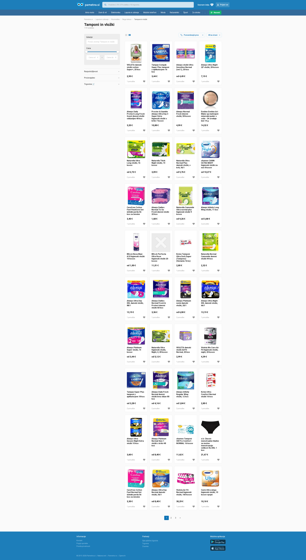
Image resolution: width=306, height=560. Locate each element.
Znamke (145, 546)
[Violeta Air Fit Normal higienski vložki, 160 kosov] (185, 478)
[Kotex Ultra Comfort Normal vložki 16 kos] (210, 380)
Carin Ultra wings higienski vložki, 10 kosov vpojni (209, 492)
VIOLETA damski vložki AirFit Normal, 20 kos (183, 349)
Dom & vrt (102, 12)
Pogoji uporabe (82, 543)
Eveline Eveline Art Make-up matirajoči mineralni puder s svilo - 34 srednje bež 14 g (209, 116)
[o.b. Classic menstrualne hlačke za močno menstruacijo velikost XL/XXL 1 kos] (210, 427)
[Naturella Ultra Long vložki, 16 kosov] (136, 149)
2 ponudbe (180, 81)
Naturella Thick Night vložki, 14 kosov (158, 163)
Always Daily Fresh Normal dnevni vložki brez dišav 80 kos (160, 395)
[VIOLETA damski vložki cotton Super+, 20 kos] (136, 53)
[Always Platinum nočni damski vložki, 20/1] (185, 289)
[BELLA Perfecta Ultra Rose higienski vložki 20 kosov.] (161, 242)
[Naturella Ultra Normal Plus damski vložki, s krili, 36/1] (185, 149)
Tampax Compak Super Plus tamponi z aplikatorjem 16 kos (160, 68)
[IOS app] (218, 548)
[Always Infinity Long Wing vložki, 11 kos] (210, 196)
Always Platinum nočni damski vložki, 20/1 (183, 303)
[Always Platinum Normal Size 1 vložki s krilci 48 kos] (161, 427)
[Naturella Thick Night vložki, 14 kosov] (161, 149)
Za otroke (196, 12)
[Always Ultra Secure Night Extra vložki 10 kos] (136, 427)
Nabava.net (102, 556)
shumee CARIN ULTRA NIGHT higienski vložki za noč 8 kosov (209, 164)
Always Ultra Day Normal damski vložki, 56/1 (159, 492)
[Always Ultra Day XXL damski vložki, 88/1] (136, 289)
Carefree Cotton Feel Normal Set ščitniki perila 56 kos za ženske (134, 493)
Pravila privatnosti (83, 546)
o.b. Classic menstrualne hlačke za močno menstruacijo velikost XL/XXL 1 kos (210, 444)
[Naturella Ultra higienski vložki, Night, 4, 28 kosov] (161, 336)
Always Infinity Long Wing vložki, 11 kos (210, 208)
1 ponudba (131, 81)
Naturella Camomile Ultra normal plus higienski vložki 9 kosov (185, 210)
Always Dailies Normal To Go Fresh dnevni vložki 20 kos (160, 210)
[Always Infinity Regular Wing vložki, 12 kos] (185, 380)
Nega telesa (126, 19)
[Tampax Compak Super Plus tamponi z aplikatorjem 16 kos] (161, 53)
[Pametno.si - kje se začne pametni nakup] (87, 5)
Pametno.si (88, 19)
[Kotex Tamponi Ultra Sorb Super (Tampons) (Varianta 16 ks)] (185, 242)
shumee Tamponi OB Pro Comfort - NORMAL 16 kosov (184, 441)
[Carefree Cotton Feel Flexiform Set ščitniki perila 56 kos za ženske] (136, 196)
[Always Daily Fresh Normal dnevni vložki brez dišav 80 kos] (161, 380)
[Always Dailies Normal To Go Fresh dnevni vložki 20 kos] (161, 196)
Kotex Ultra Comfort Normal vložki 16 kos (208, 394)
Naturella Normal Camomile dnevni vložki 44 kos (209, 256)
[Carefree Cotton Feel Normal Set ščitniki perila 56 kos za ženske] (136, 478)
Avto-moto (89, 12)
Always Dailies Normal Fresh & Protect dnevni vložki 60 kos (159, 304)
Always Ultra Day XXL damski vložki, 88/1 (135, 303)
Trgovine (145, 543)
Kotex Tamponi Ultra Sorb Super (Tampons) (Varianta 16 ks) (183, 257)
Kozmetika (115, 19)
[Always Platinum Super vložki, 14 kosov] (136, 336)
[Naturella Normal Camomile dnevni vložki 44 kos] (210, 242)
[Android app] (218, 542)
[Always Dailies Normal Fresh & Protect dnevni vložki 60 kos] (161, 289)
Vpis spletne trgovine (150, 540)
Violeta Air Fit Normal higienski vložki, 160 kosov (184, 492)
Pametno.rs (112, 556)
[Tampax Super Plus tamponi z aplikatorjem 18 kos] (136, 380)
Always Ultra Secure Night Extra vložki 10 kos (135, 441)
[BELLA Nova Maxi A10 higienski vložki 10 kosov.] (136, 242)
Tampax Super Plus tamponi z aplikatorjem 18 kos (136, 394)
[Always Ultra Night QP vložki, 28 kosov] (210, 53)
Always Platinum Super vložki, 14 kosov (134, 349)
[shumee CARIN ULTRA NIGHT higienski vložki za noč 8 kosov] (210, 149)
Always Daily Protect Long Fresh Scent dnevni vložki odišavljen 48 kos (136, 115)
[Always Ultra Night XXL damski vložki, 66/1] (210, 289)
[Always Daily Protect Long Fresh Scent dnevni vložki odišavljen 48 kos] (136, 100)
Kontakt (79, 540)
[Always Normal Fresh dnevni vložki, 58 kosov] (185, 100)
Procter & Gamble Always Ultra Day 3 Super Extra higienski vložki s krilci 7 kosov (160, 116)
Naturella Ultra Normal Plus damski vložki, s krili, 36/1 (183, 164)
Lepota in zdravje (132, 12)
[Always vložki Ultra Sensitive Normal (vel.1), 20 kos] (185, 53)
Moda (163, 12)
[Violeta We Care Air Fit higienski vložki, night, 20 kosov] (210, 336)
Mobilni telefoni (149, 12)
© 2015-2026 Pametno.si (86, 556)
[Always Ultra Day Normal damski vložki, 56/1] (161, 478)
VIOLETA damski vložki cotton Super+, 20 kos (134, 67)
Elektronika (115, 12)
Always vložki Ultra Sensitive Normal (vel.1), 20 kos (184, 67)
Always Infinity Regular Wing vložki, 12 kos (182, 394)
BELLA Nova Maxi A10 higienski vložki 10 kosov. (136, 256)
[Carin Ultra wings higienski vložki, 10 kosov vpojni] (210, 478)
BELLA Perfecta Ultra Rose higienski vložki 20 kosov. (160, 257)
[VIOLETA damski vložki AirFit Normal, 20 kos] (185, 336)
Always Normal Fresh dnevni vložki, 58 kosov (183, 113)
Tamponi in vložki (140, 19)
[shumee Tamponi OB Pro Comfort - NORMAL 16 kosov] (185, 427)
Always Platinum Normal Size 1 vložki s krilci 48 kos (159, 442)
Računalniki (174, 12)
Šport (185, 12)
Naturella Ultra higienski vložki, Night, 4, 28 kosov (160, 349)
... (205, 12)
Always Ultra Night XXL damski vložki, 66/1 (209, 303)
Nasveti (217, 12)
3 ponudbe (131, 271)
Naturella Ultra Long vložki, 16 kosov (133, 163)
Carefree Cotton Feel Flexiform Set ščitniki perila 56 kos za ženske (135, 210)
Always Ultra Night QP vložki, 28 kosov (210, 66)
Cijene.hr (122, 556)
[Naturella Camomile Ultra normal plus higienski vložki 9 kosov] (185, 196)
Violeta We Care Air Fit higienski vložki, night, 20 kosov (210, 349)
